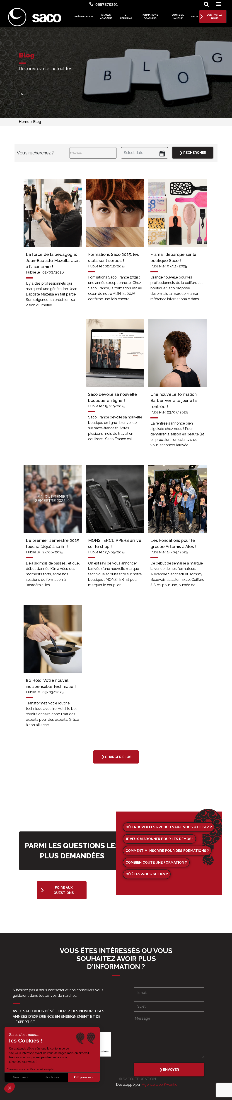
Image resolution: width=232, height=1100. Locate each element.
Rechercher (194, 153)
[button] (9, 1087)
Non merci (20, 1077)
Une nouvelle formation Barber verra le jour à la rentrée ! (173, 400)
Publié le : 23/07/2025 (169, 412)
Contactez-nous (215, 16)
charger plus (118, 757)
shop (194, 16)
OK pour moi (84, 1077)
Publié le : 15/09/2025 (107, 406)
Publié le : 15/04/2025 (169, 552)
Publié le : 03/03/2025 (45, 692)
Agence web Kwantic (159, 1084)
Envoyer (171, 1070)
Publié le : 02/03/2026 (45, 272)
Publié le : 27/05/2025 (107, 552)
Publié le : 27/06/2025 (44, 552)
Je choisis (52, 1077)
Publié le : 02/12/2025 (107, 266)
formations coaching (150, 16)
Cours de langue (178, 16)
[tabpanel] (53, 246)
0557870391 (106, 4)
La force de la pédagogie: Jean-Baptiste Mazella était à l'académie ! (53, 260)
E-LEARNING (126, 16)
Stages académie (106, 16)
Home (24, 122)
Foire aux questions (63, 890)
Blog (37, 122)
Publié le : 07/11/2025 (168, 266)
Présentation (84, 16)
